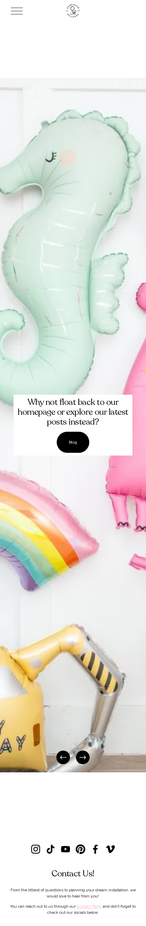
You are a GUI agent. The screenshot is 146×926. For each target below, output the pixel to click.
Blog (73, 442)
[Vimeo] (110, 849)
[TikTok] (50, 849)
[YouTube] (65, 849)
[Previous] (63, 757)
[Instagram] (35, 849)
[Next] (83, 757)
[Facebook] (95, 849)
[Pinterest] (80, 849)
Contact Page (89, 906)
